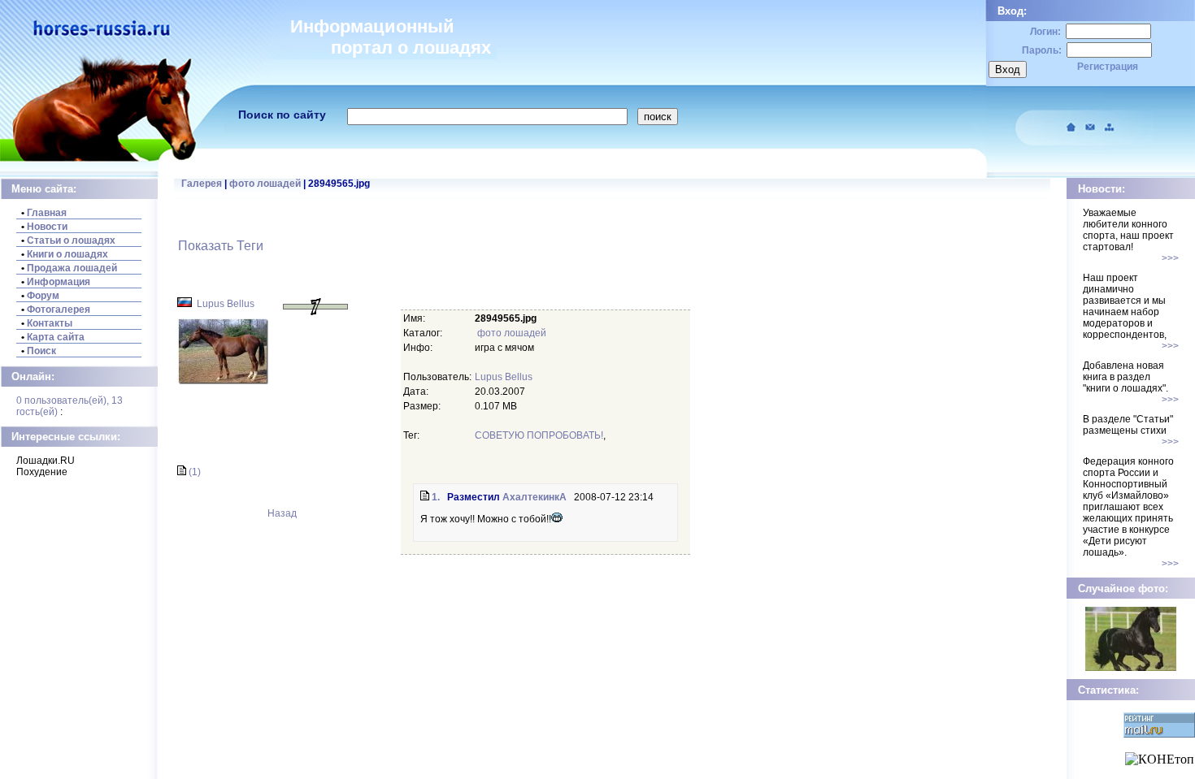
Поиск (41, 351)
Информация (58, 282)
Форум (43, 295)
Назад (281, 513)
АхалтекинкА (534, 497)
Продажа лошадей (72, 268)
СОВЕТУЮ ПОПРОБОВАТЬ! (539, 435)
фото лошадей (265, 183)
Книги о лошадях (67, 254)
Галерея (201, 183)
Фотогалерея (58, 309)
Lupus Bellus (225, 303)
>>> (1170, 258)
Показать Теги (220, 246)
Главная (47, 213)
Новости (47, 226)
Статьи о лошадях (71, 240)
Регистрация (1107, 66)
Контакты (49, 323)
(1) (193, 472)
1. (434, 497)
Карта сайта (56, 337)
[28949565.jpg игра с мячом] (222, 381)
